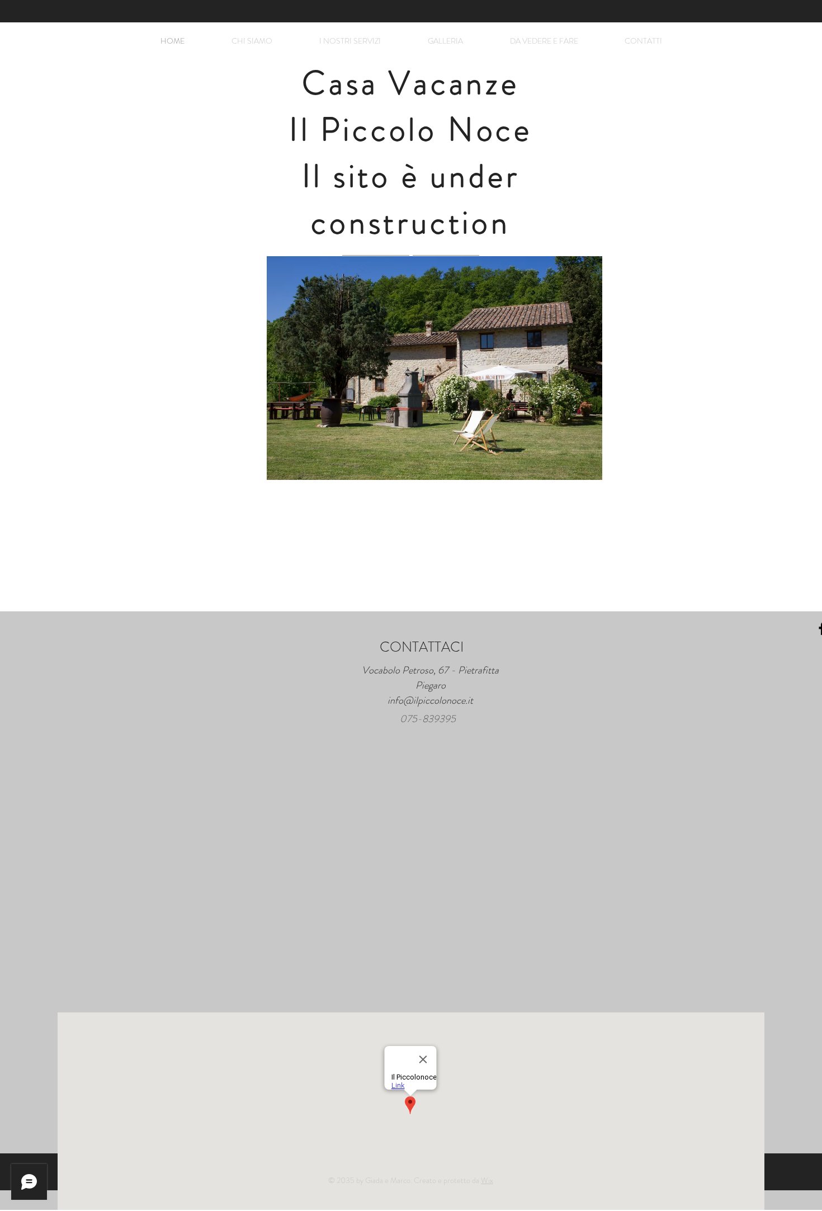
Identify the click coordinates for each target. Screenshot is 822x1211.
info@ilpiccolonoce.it (430, 700)
